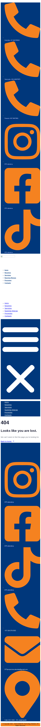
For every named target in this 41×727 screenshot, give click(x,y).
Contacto (8, 283)
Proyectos (8, 280)
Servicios (8, 275)
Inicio (6, 270)
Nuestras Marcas (10, 278)
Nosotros (8, 273)
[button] (20, 359)
